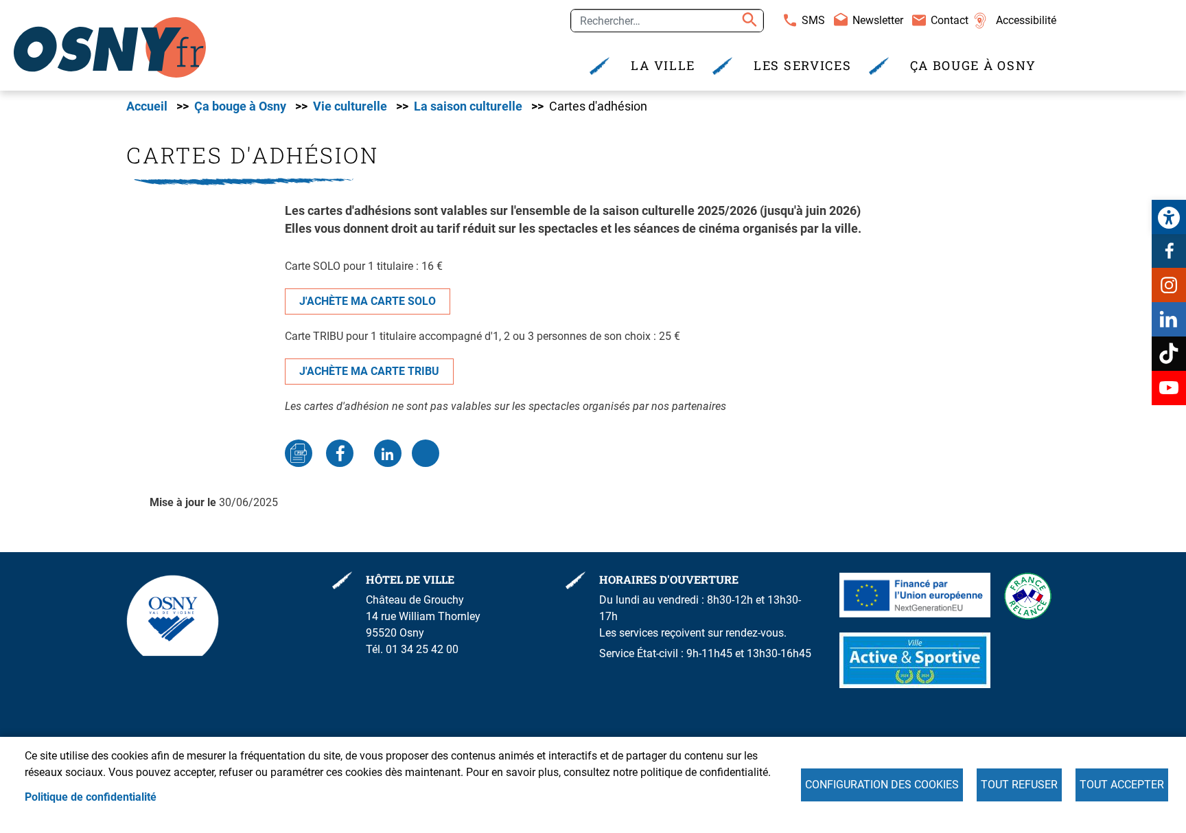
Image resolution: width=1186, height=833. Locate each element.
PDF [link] (298, 453)
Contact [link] (949, 20)
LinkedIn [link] (388, 453)
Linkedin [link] (1169, 319)
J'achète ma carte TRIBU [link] (369, 371)
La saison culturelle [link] (468, 106)
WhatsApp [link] (425, 453)
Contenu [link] (176, 16)
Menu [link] (297, 16)
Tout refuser (1019, 784)
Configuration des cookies (882, 784)
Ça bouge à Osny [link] (973, 65)
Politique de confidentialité (90, 796)
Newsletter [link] (877, 20)
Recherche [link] (240, 16)
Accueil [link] (146, 106)
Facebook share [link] (339, 453)
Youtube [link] (1169, 388)
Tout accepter (1122, 784)
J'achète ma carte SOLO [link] (367, 301)
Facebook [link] (1169, 250)
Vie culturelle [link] (350, 106)
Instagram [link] (1169, 285)
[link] (1169, 217)
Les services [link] (802, 65)
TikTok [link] (1169, 353)
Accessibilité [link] (1026, 20)
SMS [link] (813, 20)
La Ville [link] (663, 65)
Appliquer (747, 21)
